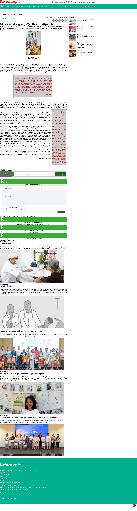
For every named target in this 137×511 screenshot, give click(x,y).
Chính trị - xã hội (19, 7)
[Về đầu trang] (134, 505)
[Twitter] (65, 20)
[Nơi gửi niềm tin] (32, 312)
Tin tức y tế (19, 14)
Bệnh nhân (3, 170)
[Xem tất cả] (94, 6)
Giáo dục (66, 7)
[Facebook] (69, 2)
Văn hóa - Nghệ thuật (42, 7)
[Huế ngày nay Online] (10, 3)
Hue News (27, 7)
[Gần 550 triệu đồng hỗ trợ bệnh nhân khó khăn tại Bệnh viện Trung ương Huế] (32, 440)
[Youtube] (71, 2)
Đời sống (72, 7)
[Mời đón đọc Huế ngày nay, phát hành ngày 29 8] (72, 21)
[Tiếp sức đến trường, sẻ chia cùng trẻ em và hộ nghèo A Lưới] (72, 53)
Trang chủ (4, 14)
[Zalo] (59, 20)
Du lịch (51, 7)
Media (12, 7)
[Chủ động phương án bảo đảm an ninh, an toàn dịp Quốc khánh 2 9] (72, 37)
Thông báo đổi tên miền (8, 499)
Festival (7, 7)
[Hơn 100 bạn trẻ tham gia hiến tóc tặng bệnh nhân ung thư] (32, 398)
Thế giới (84, 7)
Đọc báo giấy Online (85, 2)
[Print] (53, 20)
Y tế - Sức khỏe (58, 7)
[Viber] (62, 20)
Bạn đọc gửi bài (76, 2)
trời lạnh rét (9, 170)
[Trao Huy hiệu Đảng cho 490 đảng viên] (72, 29)
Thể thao (78, 7)
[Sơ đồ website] (66, 2)
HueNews (93, 2)
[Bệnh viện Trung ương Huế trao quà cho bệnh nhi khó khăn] (32, 354)
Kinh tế (33, 7)
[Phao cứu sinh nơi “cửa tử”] (32, 266)
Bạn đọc (90, 7)
